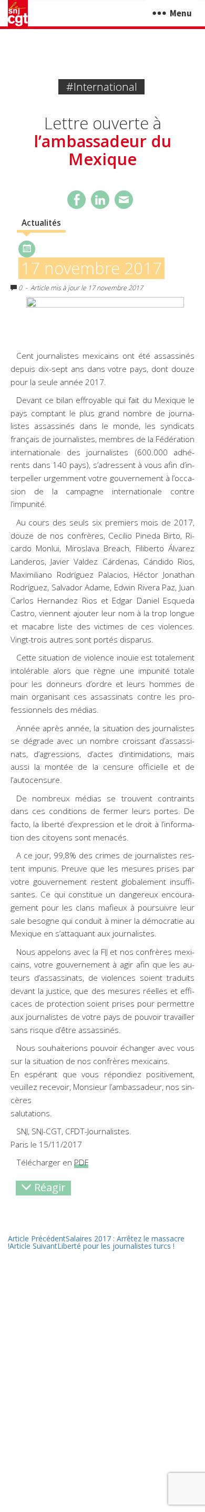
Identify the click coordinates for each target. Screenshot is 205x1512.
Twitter (100, 199)
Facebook (76, 199)
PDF (81, 1162)
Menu (181, 13)
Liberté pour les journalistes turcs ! (92, 1246)
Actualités (41, 222)
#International (101, 86)
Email (124, 199)
